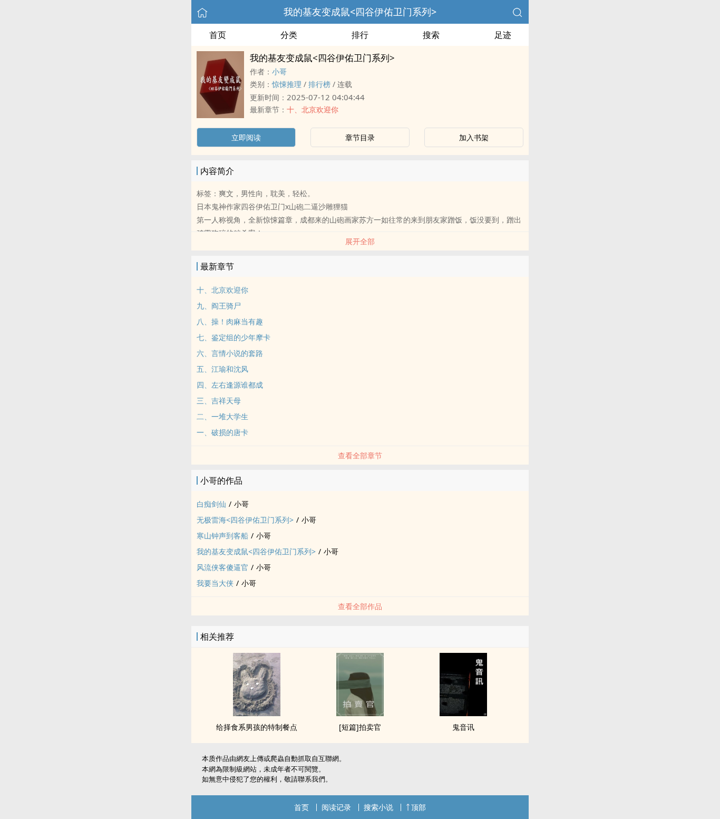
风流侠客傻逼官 (222, 567)
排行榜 (319, 84)
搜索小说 (378, 807)
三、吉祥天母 (219, 401)
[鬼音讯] (463, 713)
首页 (217, 35)
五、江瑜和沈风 (222, 369)
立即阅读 (246, 137)
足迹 (502, 35)
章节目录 (360, 137)
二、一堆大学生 (222, 416)
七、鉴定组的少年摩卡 (233, 337)
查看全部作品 (360, 606)
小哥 (279, 71)
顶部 (418, 807)
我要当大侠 (215, 583)
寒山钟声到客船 (222, 536)
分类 (288, 35)
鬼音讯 (463, 727)
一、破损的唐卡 (222, 432)
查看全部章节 (360, 455)
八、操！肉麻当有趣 (230, 321)
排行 (360, 35)
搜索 (431, 35)
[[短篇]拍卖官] (360, 713)
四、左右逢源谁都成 (230, 385)
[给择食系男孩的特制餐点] (256, 713)
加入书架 (474, 137)
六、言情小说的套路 (230, 353)
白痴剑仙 (211, 504)
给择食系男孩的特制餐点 (256, 727)
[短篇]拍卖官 (360, 727)
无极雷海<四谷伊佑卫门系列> (245, 520)
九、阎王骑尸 (219, 306)
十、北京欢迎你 (312, 109)
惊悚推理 (286, 84)
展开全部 (360, 241)
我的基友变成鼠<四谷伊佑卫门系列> (360, 11)
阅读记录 (336, 807)
